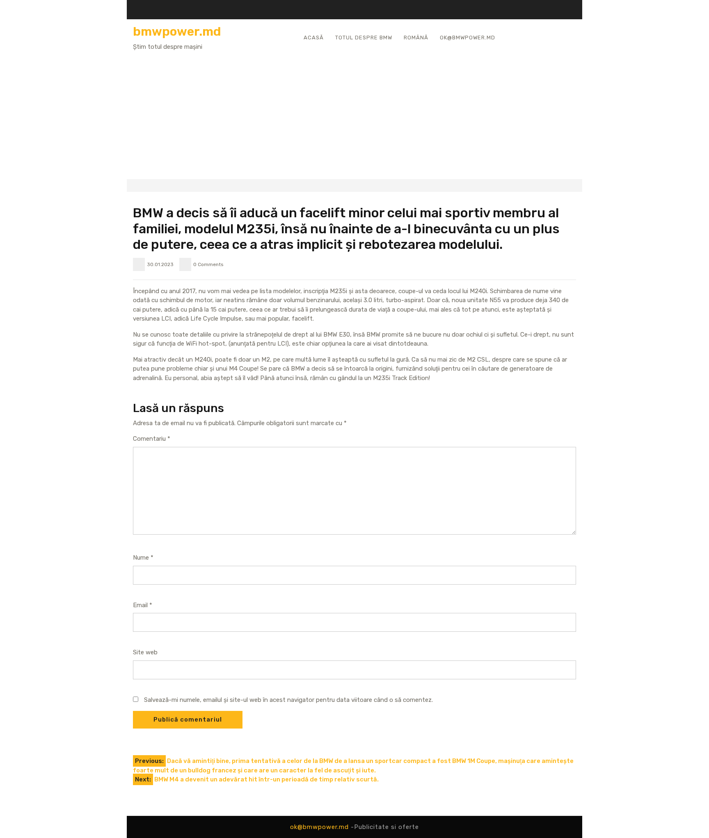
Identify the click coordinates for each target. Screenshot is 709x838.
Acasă (314, 37)
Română (416, 37)
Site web (145, 652)
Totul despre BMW (363, 37)
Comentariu (151, 438)
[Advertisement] (354, 112)
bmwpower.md (177, 31)
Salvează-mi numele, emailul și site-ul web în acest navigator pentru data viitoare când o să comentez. (288, 700)
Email (142, 605)
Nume (143, 557)
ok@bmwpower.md (467, 37)
